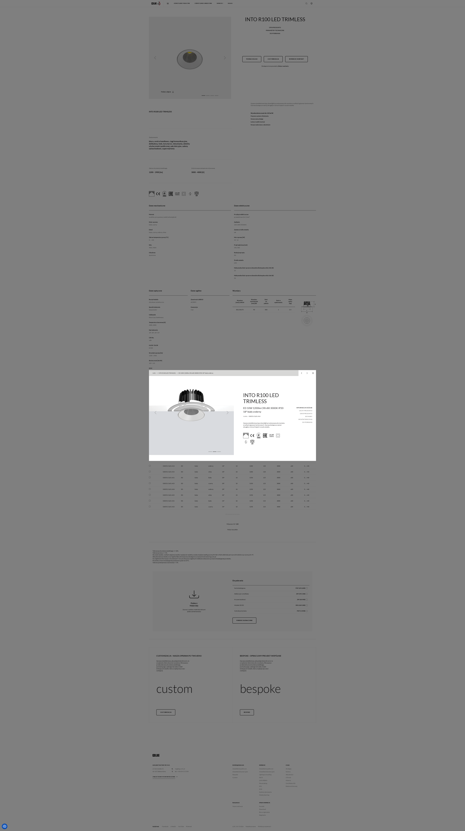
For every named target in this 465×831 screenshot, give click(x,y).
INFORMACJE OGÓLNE (304, 408)
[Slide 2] (214, 451)
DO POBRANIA (307, 422)
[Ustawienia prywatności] (4, 826)
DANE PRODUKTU (306, 413)
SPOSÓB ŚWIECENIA (305, 419)
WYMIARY (308, 416)
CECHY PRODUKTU (305, 411)
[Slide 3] (219, 451)
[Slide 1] (210, 451)
